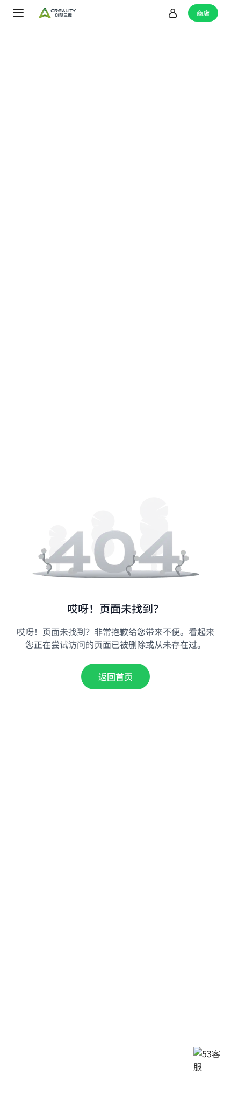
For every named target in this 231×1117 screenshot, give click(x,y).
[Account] (173, 12)
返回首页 (115, 676)
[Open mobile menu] (19, 12)
